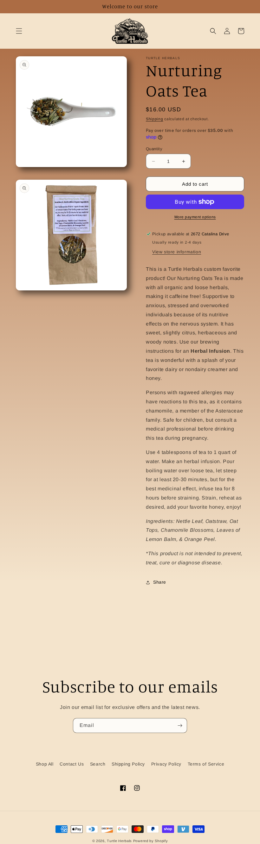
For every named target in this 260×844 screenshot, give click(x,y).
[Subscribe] (180, 725)
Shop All (45, 763)
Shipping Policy (128, 763)
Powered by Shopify (150, 841)
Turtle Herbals (119, 841)
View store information (176, 251)
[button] (19, 31)
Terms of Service (206, 763)
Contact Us (72, 763)
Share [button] (159, 582)
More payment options (195, 217)
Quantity (154, 148)
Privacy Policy (166, 763)
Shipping (154, 119)
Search (98, 763)
